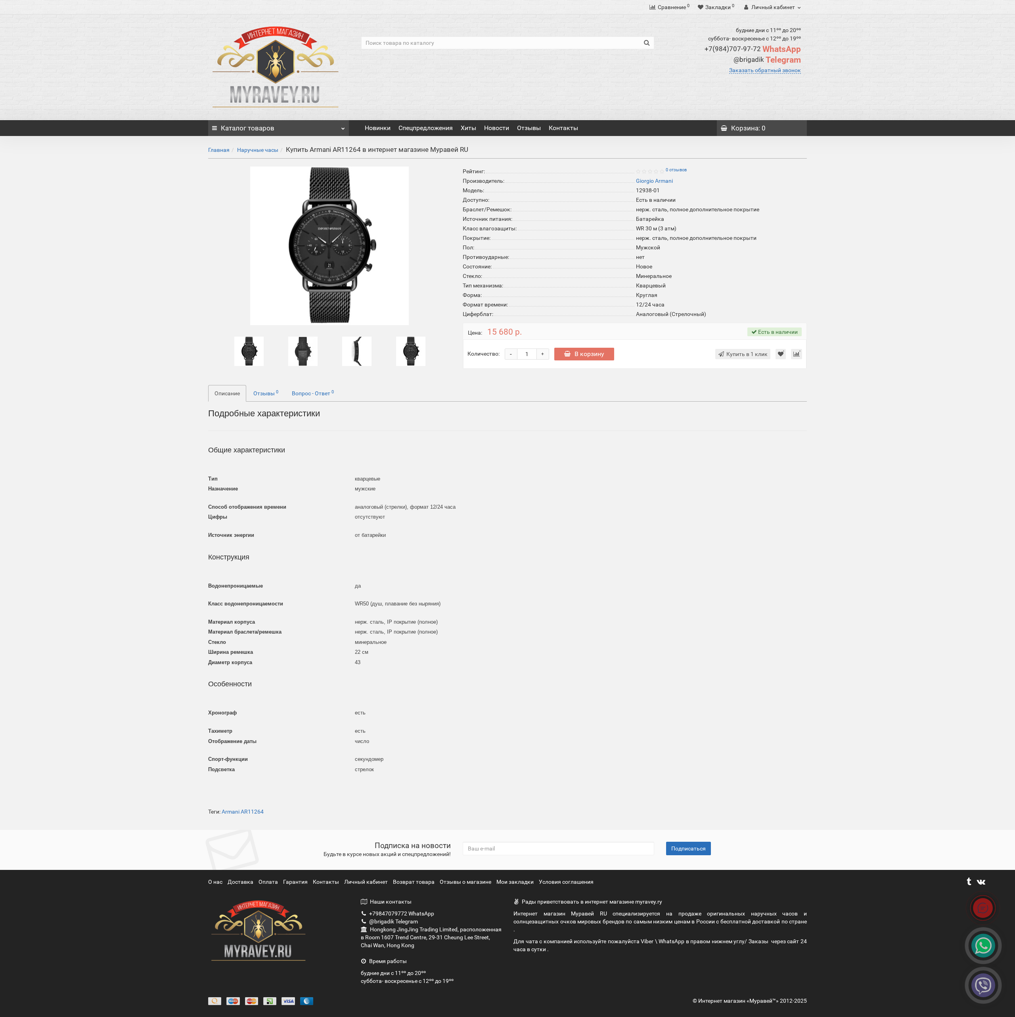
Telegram (767, 60)
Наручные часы (257, 150)
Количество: (483, 353)
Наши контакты (391, 901)
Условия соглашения (566, 882)
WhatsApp (753, 49)
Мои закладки (515, 882)
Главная (219, 150)
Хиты (468, 128)
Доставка (241, 882)
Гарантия (296, 882)
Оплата (269, 882)
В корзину (589, 354)
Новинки (378, 128)
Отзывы (529, 128)
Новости (496, 128)
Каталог (247, 128)
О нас (216, 882)
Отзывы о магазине (466, 882)
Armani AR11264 (243, 811)
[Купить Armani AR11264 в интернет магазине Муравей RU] (249, 351)
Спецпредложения (425, 128)
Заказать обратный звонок (765, 70)
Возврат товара (414, 882)
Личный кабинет (366, 882)
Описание (227, 393)
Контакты (563, 128)
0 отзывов (676, 169)
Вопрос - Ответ (313, 392)
